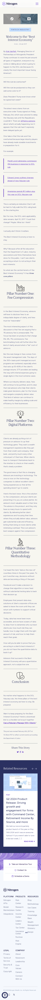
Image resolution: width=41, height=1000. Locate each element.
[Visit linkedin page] (9, 995)
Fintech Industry (20, 30)
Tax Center (20, 927)
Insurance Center (19, 932)
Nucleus (19, 937)
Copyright (7, 971)
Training (31, 911)
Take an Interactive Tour (22, 864)
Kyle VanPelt (11, 51)
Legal (6, 950)
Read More (28, 841)
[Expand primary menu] (37, 3)
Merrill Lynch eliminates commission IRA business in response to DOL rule (22, 164)
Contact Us (22, 870)
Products (20, 896)
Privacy (6, 954)
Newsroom (20, 958)
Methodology (33, 904)
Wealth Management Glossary (33, 925)
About (18, 954)
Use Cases (32, 907)
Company (20, 950)
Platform (8, 896)
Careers (18, 972)
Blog (29, 900)
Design (30, 932)
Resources (32, 896)
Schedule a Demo (21, 876)
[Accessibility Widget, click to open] (5, 995)
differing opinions (28, 121)
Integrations (8, 914)
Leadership (20, 961)
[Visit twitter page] (14, 995)
